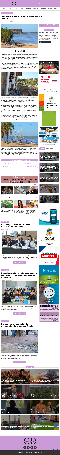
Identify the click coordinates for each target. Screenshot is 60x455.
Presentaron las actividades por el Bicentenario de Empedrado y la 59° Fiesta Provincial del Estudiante (49, 167)
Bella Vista (15, 163)
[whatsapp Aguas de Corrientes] (49, 225)
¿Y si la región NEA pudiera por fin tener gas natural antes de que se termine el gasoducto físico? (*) (45, 381)
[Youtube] (35, 447)
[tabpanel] (49, 177)
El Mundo (21, 8)
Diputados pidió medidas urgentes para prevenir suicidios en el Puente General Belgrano (15, 427)
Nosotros (50, 8)
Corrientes (9, 8)
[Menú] (39, 3)
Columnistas (43, 8)
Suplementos (28, 8)
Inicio (4, 8)
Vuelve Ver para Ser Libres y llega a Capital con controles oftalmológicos (49, 178)
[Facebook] (24, 447)
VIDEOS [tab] (47, 148)
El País (15, 8)
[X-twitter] (28, 447)
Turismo (10, 13)
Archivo (55, 8)
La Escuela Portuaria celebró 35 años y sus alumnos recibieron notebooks (49, 188)
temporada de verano (25, 163)
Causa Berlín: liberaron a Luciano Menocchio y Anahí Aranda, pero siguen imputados (43, 412)
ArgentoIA (41, 452)
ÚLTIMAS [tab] (42, 148)
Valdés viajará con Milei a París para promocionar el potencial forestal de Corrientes (13, 396)
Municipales (4, 13)
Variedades (35, 8)
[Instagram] (31, 447)
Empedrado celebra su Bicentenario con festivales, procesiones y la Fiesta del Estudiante (48, 198)
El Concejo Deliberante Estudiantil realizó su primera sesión (48, 157)
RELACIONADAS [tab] (54, 148)
